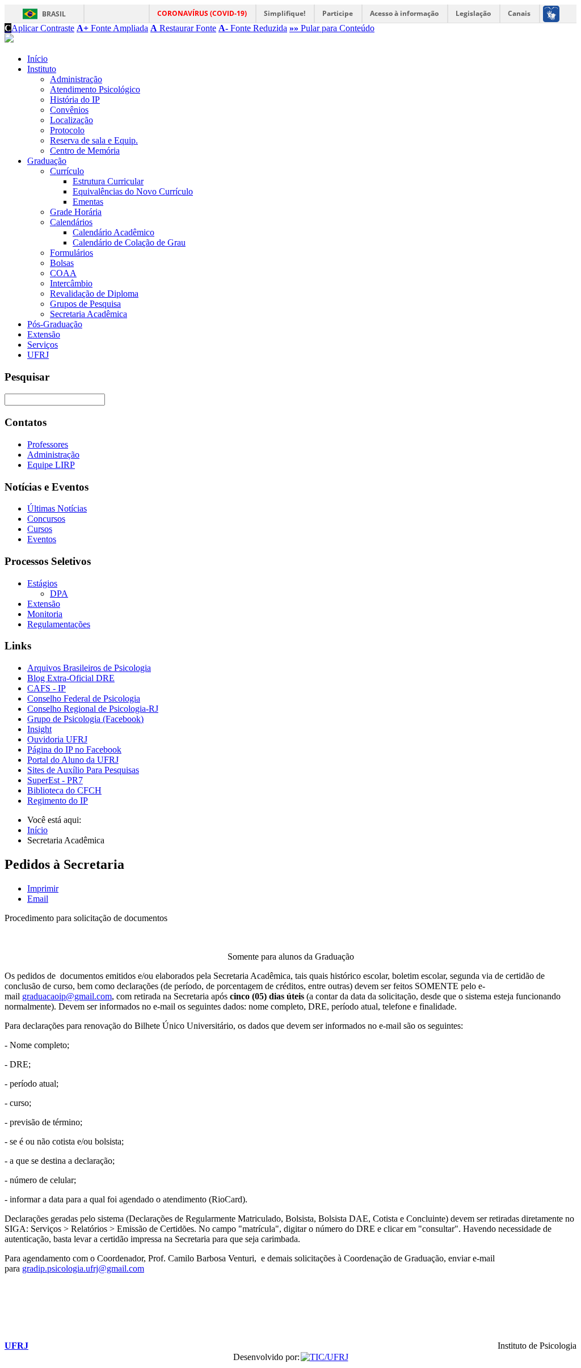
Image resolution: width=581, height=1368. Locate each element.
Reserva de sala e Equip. (94, 140)
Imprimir (42, 888)
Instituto (41, 69)
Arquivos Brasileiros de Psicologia (89, 668)
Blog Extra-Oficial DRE (71, 678)
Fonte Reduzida (252, 28)
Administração (76, 79)
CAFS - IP (46, 688)
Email (37, 898)
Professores (47, 444)
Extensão (43, 334)
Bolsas (62, 263)
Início (37, 59)
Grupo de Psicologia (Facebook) (85, 719)
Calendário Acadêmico (113, 232)
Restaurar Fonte (183, 28)
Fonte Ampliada (112, 28)
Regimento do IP (57, 800)
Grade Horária (76, 212)
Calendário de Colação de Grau (129, 242)
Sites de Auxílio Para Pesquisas (83, 770)
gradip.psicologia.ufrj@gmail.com (83, 1268)
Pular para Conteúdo (331, 28)
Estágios (42, 583)
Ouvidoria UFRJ (57, 739)
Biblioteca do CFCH (64, 790)
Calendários (71, 222)
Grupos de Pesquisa (85, 304)
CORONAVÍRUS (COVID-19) (202, 13)
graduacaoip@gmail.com (67, 996)
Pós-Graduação (54, 324)
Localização (71, 120)
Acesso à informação (404, 13)
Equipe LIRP (51, 465)
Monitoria (44, 614)
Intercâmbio (71, 283)
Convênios (69, 110)
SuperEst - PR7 (55, 780)
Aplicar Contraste (39, 28)
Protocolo (67, 130)
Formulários (71, 252)
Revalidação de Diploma (94, 293)
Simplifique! (284, 13)
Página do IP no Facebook (74, 749)
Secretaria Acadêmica (88, 314)
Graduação (46, 161)
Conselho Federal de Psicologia (83, 698)
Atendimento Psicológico (95, 89)
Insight (39, 729)
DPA (59, 593)
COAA (63, 273)
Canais (519, 13)
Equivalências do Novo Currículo (133, 191)
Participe (337, 13)
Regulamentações (58, 624)
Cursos (39, 529)
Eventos (41, 539)
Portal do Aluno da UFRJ (73, 760)
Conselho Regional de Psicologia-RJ (92, 708)
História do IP (75, 99)
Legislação (473, 13)
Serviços (42, 344)
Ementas (88, 201)
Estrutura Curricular (108, 181)
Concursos (46, 518)
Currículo (67, 171)
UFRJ (38, 355)
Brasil (54, 14)
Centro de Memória (85, 150)
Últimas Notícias (57, 508)
